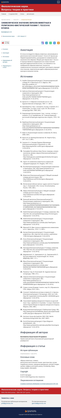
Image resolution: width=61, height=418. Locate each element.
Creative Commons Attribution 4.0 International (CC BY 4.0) (39, 384)
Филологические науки (9, 36)
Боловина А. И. (6, 32)
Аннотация (6, 53)
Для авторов (30, 14)
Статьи (22, 14)
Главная (3, 14)
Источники (6, 56)
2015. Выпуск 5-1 (22, 36)
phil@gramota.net (7, 403)
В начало (5, 49)
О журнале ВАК (13, 14)
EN (58, 2)
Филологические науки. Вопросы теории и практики (25, 389)
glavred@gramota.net (39, 403)
